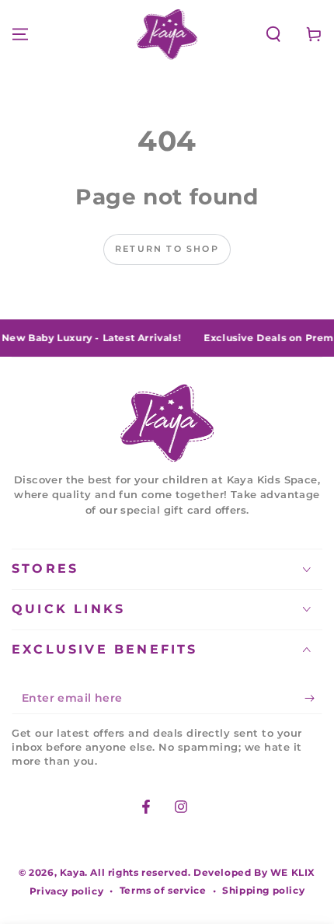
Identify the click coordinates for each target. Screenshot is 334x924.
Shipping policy (263, 890)
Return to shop (167, 248)
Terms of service (163, 890)
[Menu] (20, 34)
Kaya (72, 872)
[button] (273, 34)
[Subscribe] (313, 699)
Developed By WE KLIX (254, 872)
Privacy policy (66, 891)
